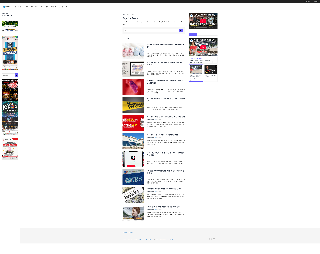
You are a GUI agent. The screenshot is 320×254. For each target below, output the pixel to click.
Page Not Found (130, 14)
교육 (41, 7)
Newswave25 (151, 49)
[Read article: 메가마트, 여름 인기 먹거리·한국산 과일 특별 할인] (133, 123)
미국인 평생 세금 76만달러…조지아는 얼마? (164, 188)
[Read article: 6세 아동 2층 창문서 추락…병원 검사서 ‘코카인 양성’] (133, 105)
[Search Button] (16, 75)
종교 (47, 7)
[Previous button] (213, 62)
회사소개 (130, 232)
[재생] (191, 27)
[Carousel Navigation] (215, 62)
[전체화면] (215, 27)
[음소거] (212, 27)
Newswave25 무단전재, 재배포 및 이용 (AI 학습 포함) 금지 (139, 239)
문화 (36, 7)
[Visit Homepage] (6, 6)
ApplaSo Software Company (166, 239)
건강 (32, 7)
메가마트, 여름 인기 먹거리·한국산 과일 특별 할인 (166, 116)
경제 (27, 7)
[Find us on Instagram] (4, 16)
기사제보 (124, 232)
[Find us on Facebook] (209, 239)
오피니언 (53, 7)
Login (316, 1)
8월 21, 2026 (158, 49)
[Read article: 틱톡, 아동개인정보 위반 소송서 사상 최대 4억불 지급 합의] (133, 159)
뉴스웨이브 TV (63, 7)
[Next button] (216, 62)
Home (123, 14)
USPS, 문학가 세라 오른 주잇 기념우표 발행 (163, 207)
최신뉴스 (20, 7)
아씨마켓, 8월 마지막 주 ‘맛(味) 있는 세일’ (163, 135)
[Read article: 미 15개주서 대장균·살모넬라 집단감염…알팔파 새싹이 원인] (133, 87)
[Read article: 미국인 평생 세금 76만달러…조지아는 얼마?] (133, 195)
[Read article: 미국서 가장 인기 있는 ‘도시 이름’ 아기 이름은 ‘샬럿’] (133, 51)
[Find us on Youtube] (8, 16)
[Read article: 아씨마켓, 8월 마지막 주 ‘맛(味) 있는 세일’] (133, 141)
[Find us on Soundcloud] (11, 16)
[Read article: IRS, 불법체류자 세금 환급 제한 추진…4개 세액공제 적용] (133, 177)
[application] (203, 21)
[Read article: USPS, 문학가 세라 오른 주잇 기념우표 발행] (133, 213)
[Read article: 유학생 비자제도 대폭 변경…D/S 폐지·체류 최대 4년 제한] (133, 69)
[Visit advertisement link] (10, 26)
